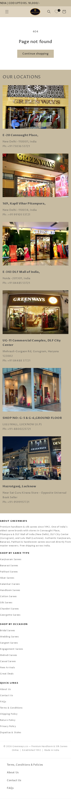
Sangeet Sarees (9, 642)
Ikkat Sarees (7, 577)
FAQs (3, 701)
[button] (7, 11)
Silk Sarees (6, 602)
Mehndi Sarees (8, 655)
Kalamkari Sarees (10, 584)
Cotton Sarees (8, 596)
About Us (5, 689)
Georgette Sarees (10, 614)
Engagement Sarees (11, 649)
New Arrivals (7, 667)
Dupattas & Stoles (10, 732)
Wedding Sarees (9, 636)
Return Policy (8, 720)
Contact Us (6, 695)
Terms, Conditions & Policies (25, 764)
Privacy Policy (8, 726)
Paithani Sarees (9, 571)
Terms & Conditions (11, 707)
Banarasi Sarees (9, 565)
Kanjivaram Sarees (10, 559)
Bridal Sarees (7, 630)
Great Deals (7, 673)
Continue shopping (35, 54)
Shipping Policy (9, 714)
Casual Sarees (8, 661)
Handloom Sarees (10, 590)
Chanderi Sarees (9, 608)
